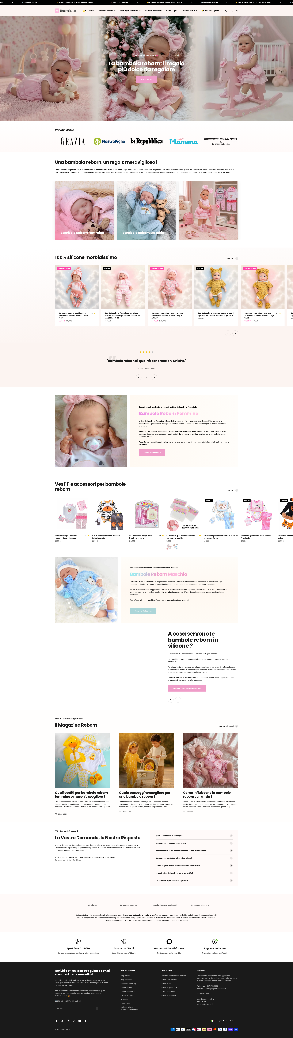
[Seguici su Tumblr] (85, 1020)
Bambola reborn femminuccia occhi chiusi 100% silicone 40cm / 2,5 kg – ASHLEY (167, 315)
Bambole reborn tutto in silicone (186, 688)
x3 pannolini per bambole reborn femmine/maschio (180, 536)
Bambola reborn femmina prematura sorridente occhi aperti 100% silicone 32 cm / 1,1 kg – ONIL (122, 315)
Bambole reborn (106, 11)
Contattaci (125, 1003)
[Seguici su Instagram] (68, 1020)
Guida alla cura (127, 987)
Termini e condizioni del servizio (173, 975)
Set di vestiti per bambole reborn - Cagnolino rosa (66, 536)
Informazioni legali (168, 991)
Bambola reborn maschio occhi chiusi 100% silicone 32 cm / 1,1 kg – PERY (73, 315)
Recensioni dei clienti (200, 905)
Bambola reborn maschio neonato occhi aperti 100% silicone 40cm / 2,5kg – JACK (215, 314)
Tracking (124, 999)
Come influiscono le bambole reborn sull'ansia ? (207, 794)
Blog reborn (125, 975)
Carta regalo (171, 11)
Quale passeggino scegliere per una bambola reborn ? (144, 794)
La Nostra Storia (203, 994)
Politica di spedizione (169, 987)
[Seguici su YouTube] (79, 1020)
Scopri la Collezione (152, 452)
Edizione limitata (189, 11)
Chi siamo (92, 905)
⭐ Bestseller (88, 11)
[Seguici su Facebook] (56, 1020)
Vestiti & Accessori (153, 11)
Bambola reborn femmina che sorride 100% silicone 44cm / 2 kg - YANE (259, 315)
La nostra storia (127, 995)
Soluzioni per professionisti (164, 905)
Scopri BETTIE (146, 79)
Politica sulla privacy (169, 979)
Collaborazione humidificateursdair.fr (129, 1008)
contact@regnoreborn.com (214, 988)
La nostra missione (128, 905)
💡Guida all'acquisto (210, 11)
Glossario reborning (128, 983)
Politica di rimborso (168, 995)
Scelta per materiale (129, 11)
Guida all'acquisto (128, 991)
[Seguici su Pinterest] (74, 1020)
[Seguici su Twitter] (62, 1020)
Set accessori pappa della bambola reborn (140, 536)
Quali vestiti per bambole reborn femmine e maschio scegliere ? (81, 794)
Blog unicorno (126, 979)
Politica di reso (166, 983)
